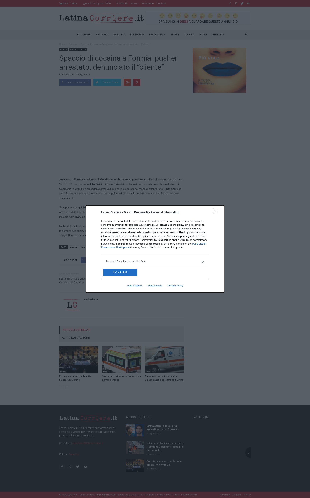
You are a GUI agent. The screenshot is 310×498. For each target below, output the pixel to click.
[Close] (217, 212)
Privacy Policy (175, 285)
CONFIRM (120, 272)
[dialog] (155, 249)
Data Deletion (134, 285)
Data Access (155, 285)
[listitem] (155, 261)
